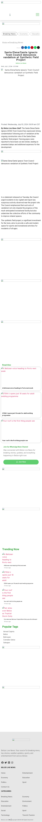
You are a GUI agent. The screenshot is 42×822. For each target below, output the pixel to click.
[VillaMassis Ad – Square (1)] (21, 240)
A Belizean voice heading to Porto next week (15, 565)
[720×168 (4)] (21, 152)
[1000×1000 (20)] (21, 322)
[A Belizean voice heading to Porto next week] (7, 558)
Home (5, 42)
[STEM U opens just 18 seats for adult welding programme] (7, 576)
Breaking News (9, 34)
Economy (24, 34)
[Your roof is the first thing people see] (7, 594)
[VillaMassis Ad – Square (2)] (21, 648)
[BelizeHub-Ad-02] (21, 281)
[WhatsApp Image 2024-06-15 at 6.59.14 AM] (21, 688)
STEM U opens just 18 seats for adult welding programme (18, 583)
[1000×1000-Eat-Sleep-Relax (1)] (21, 469)
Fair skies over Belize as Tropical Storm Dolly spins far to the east (20, 619)
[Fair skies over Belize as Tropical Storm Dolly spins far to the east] (7, 612)
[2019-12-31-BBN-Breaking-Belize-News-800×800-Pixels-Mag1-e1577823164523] (21, 509)
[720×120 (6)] (21, 3)
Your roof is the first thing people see (13, 601)
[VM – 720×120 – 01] (21, 24)
